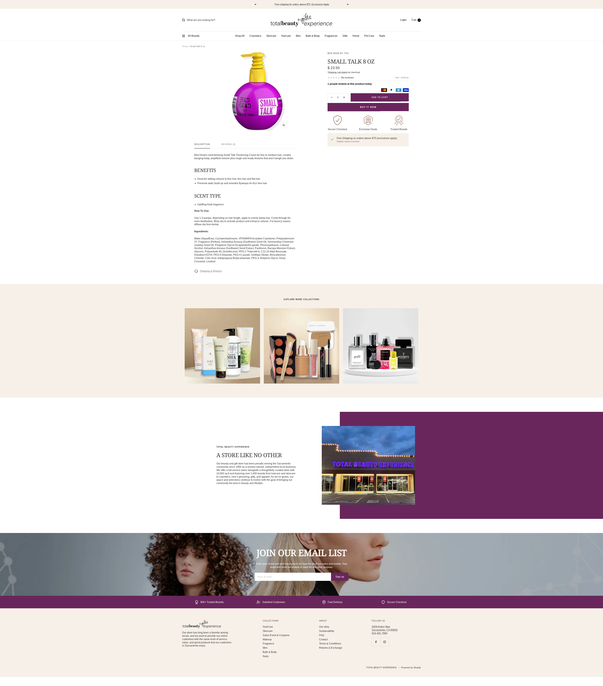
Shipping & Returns (211, 271)
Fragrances (331, 36)
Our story (324, 626)
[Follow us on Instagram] (384, 642)
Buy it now (368, 107)
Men (298, 36)
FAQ (321, 635)
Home (356, 36)
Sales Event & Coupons (276, 635)
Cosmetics (255, 36)
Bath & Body (313, 36)
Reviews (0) (228, 144)
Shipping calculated (337, 72)
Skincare (271, 36)
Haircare (286, 36)
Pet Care (369, 36)
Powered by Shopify (411, 667)
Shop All (239, 36)
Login (403, 20)
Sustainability (326, 631)
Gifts (345, 36)
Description (202, 144)
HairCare (268, 626)
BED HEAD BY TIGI (338, 53)
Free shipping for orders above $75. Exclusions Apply (302, 4)
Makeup (267, 639)
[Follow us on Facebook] (376, 642)
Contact (323, 639)
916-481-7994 (379, 633)
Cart (416, 20)
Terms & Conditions (330, 643)
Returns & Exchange (330, 647)
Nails (382, 36)
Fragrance (268, 643)
